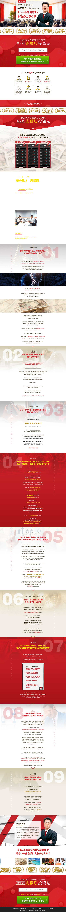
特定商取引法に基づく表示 (19, 908)
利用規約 (51, 908)
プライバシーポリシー (37, 908)
